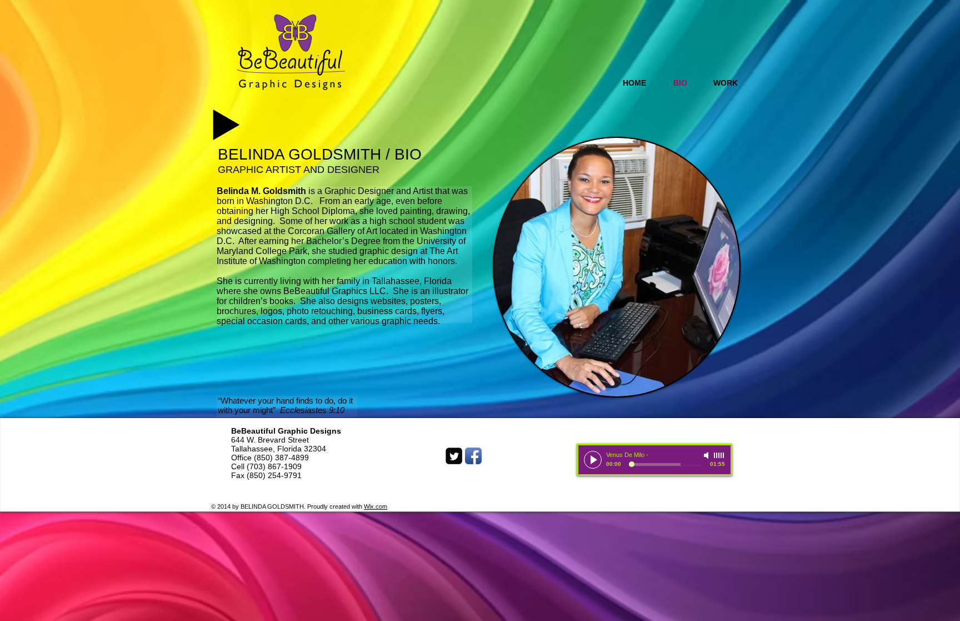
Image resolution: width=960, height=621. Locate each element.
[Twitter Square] (454, 456)
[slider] (719, 455)
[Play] (592, 459)
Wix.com (375, 506)
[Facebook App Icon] (473, 456)
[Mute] (707, 455)
